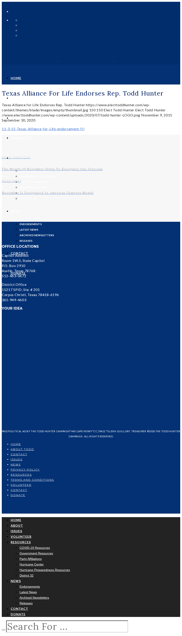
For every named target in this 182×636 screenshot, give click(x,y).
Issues (16, 459)
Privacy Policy (25, 469)
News (16, 464)
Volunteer (21, 485)
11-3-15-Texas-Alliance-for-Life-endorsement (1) (43, 129)
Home (16, 444)
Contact (19, 454)
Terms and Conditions (32, 479)
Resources (21, 474)
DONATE (18, 495)
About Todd (22, 449)
